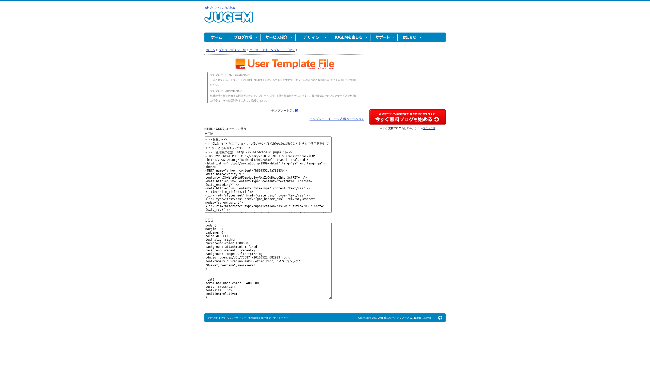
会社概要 (266, 317)
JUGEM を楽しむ (349, 37)
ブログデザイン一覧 (232, 50)
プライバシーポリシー (233, 317)
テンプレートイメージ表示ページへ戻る (337, 119)
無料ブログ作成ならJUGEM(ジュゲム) (228, 20)
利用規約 (213, 317)
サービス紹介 (278, 37)
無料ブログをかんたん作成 (219, 7)
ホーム (216, 37)
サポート (384, 37)
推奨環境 (253, 317)
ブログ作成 (245, 37)
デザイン (312, 37)
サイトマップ (280, 317)
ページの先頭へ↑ (440, 317)
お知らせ (411, 37)
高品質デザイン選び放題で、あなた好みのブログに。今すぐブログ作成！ (407, 117)
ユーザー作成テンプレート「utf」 (272, 50)
